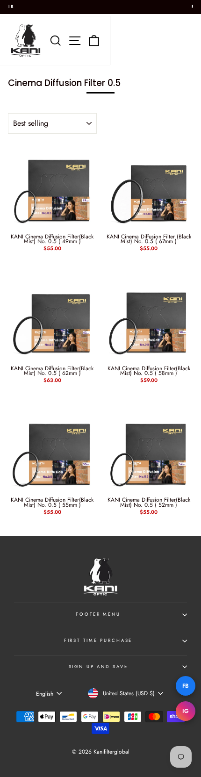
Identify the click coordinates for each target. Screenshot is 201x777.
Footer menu (98, 614)
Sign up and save (98, 666)
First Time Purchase (98, 640)
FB (185, 686)
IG (185, 711)
